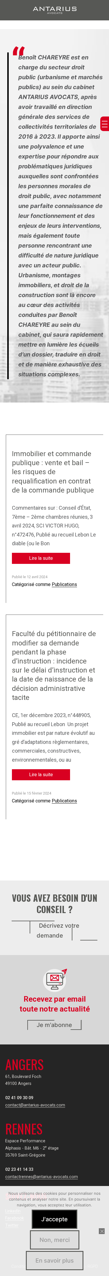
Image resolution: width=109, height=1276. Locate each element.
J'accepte (54, 1219)
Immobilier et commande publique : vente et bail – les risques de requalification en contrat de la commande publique (53, 472)
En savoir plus (54, 1260)
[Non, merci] (102, 1231)
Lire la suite (41, 558)
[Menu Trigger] (104, 124)
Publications (64, 584)
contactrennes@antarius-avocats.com (41, 1176)
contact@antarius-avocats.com (35, 1105)
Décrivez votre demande (58, 930)
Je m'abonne (54, 1024)
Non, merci (55, 1239)
